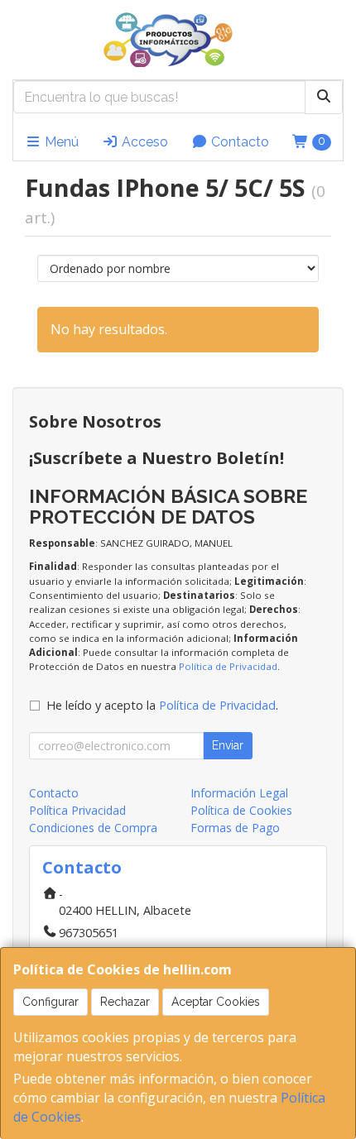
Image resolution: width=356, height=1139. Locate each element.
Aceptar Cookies (215, 1001)
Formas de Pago (235, 827)
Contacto (238, 142)
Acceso (143, 142)
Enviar (227, 745)
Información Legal (239, 793)
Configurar (50, 1001)
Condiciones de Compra (93, 827)
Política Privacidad (77, 810)
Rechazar (125, 1001)
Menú (60, 142)
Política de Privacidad (228, 666)
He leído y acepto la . (162, 705)
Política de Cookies (241, 810)
